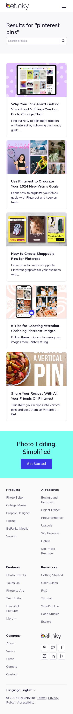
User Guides (49, 583)
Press (10, 659)
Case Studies (50, 614)
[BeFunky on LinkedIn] (53, 656)
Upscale (46, 525)
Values (10, 651)
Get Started (36, 463)
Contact (12, 674)
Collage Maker (16, 505)
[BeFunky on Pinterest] (44, 647)
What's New (50, 606)
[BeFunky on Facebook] (61, 647)
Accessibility (25, 702)
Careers (11, 666)
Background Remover (49, 499)
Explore (46, 621)
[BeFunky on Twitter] (53, 647)
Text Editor (14, 598)
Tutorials (47, 598)
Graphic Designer (18, 513)
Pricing (11, 521)
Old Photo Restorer (48, 551)
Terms (41, 698)
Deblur (45, 541)
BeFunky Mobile (17, 528)
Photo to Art (15, 590)
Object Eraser (50, 510)
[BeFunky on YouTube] (61, 656)
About (10, 643)
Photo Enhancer (52, 518)
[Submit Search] (63, 40)
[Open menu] (64, 6)
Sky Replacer (50, 533)
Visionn (11, 536)
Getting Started (52, 575)
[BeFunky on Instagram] (44, 656)
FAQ (44, 590)
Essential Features (12, 608)
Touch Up (13, 583)
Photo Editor (15, 497)
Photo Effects (16, 575)
